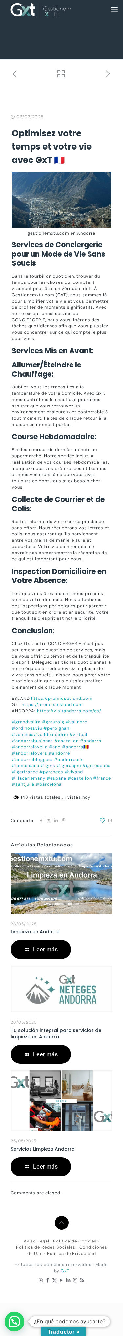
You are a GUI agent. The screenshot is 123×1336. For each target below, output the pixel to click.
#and (55, 747)
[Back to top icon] (62, 1223)
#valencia (23, 734)
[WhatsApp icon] (40, 1280)
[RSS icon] (82, 1280)
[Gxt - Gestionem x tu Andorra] (40, 10)
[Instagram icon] (75, 1280)
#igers (48, 765)
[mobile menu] (114, 9)
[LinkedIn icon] (68, 1280)
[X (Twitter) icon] (54, 1280)
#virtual (78, 734)
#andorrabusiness (32, 740)
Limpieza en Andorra (35, 932)
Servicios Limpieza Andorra (43, 1149)
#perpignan (56, 728)
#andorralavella (30, 747)
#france (102, 778)
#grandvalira (26, 722)
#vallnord (77, 722)
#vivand (74, 772)
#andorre (59, 753)
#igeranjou (69, 765)
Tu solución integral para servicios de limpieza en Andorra (56, 1033)
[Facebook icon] (47, 1280)
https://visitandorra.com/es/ (69, 711)
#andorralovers (29, 753)
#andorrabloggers (32, 759)
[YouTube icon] (61, 1280)
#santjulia (23, 784)
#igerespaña (96, 765)
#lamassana (25, 765)
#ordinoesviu (27, 728)
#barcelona (49, 784)
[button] (14, 1321)
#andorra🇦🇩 (75, 747)
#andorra (90, 740)
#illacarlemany (28, 778)
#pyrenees (51, 772)
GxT (65, 1271)
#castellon (66, 740)
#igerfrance (25, 772)
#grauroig (53, 722)
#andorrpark (68, 759)
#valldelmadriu (51, 734)
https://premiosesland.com (61, 698)
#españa (56, 778)
